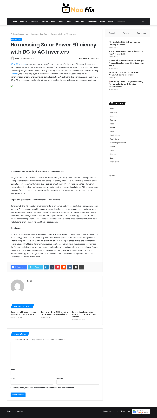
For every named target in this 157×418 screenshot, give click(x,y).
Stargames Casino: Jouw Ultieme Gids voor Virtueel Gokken (126, 52)
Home (14, 34)
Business (23, 22)
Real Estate (114, 162)
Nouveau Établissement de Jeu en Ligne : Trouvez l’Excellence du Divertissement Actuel (127, 63)
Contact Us (113, 411)
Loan (112, 158)
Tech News (92, 22)
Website (59, 378)
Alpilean (112, 176)
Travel (102, 22)
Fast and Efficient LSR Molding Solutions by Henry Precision (54, 313)
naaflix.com (21, 411)
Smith (17, 58)
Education (34, 22)
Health (61, 22)
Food (53, 22)
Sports (110, 22)
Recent (112, 33)
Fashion (45, 22)
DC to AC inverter (18, 64)
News (69, 22)
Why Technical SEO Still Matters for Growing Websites (124, 43)
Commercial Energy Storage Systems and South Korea (23, 313)
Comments (141, 33)
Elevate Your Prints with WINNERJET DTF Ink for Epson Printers (84, 314)
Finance (113, 154)
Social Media (79, 22)
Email (13, 378)
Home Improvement (118, 143)
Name (13, 369)
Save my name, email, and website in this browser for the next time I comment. (43, 388)
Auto (15, 22)
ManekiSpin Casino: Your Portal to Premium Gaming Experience (124, 73)
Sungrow (14, 74)
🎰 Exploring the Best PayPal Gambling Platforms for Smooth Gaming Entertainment (126, 84)
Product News (23, 34)
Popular (126, 33)
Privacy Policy (125, 411)
